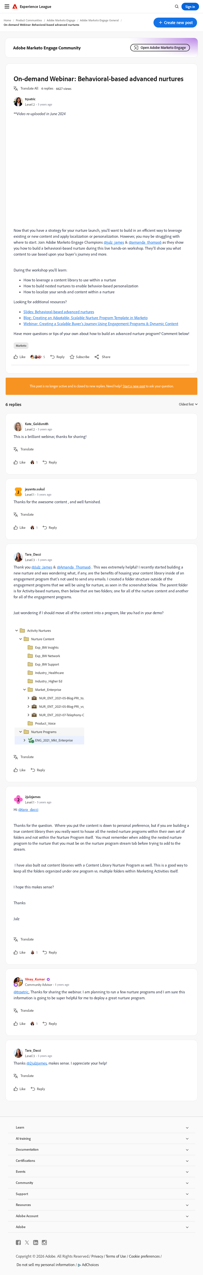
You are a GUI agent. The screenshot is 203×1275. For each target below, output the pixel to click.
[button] (175, 23)
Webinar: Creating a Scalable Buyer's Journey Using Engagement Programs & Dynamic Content (101, 323)
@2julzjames (36, 1063)
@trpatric (21, 991)
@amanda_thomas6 (145, 242)
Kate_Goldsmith (37, 424)
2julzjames (33, 797)
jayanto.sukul (35, 489)
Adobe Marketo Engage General (99, 20)
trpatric (30, 99)
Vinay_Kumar (35, 979)
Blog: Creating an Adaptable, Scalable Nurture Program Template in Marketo (86, 317)
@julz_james (114, 242)
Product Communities (29, 20)
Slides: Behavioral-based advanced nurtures (59, 311)
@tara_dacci (28, 809)
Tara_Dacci (33, 554)
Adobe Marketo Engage (61, 20)
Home (7, 20)
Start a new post (134, 386)
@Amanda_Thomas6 (74, 567)
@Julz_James (41, 567)
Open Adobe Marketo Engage (163, 47)
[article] (100, 443)
